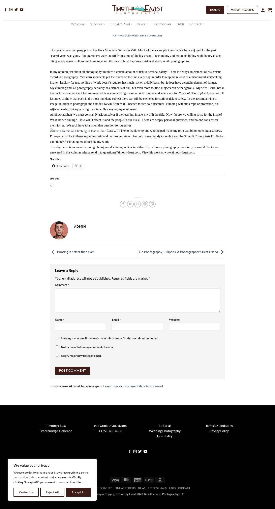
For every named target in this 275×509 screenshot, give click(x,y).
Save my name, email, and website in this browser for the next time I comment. (109, 338)
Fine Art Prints (121, 24)
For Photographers (126, 35)
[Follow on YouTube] (21, 10)
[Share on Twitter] (130, 204)
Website (174, 319)
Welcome (78, 24)
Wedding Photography (165, 445)
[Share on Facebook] (123, 204)
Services (96, 24)
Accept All (79, 492)
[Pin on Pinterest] (145, 204)
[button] (263, 9)
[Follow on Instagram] (10, 10)
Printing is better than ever (75, 252)
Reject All (52, 492)
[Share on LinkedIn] (152, 204)
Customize (26, 492)
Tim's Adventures (151, 35)
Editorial (165, 440)
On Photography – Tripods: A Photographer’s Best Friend (179, 252)
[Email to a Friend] (137, 204)
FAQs (180, 24)
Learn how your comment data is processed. (133, 400)
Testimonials (161, 24)
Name (59, 319)
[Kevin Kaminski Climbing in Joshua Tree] (78, 130)
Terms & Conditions (219, 440)
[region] (52, 480)
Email (116, 319)
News (140, 24)
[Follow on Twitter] (16, 10)
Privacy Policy (219, 445)
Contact (195, 24)
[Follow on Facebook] (5, 10)
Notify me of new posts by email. (81, 355)
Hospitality (165, 450)
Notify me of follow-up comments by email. (88, 347)
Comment (62, 284)
